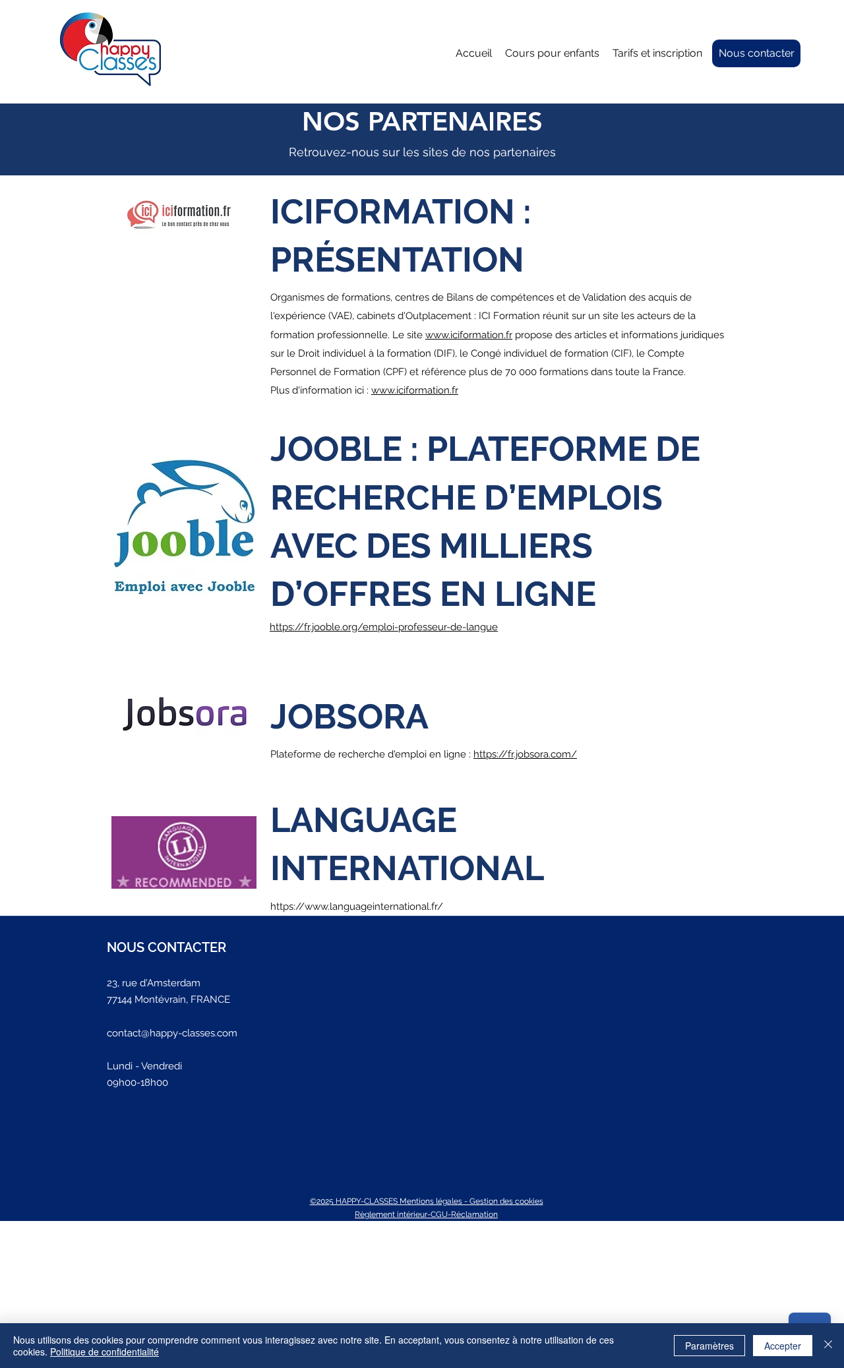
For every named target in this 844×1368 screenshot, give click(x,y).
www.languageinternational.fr (371, 906)
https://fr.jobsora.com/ (525, 754)
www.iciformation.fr (468, 335)
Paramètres (709, 1345)
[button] (552, 53)
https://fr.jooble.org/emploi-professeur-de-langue (384, 627)
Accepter (782, 1345)
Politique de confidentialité (104, 1351)
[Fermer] (828, 1345)
